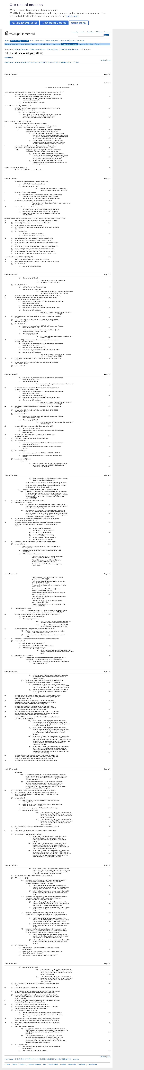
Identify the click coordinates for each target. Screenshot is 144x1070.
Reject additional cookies (54, 23)
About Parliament (52, 41)
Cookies (83, 32)
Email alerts (90, 32)
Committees (56, 44)
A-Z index (7, 1064)
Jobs (44, 1064)
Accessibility (74, 32)
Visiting (72, 41)
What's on (35, 44)
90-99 (36, 62)
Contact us (107, 32)
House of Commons (11, 44)
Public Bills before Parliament (69, 49)
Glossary (14, 1064)
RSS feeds (99, 32)
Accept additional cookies (24, 23)
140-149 (63, 62)
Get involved (64, 41)
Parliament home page (21, 49)
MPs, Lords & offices (37, 41)
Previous (103, 60)
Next (108, 60)
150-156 (68, 62)
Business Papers (52, 49)
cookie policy (72, 16)
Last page (76, 62)
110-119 (46, 62)
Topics (97, 44)
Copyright (63, 1064)
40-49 (17, 62)
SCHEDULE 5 (8, 58)
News (91, 44)
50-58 (20, 62)
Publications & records (69, 44)
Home (7, 41)
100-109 (41, 62)
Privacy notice (72, 1064)
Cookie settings (79, 23)
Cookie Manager (92, 1064)
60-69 (24, 62)
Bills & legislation (45, 44)
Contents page (9, 62)
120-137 (52, 62)
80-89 (32, 62)
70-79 (28, 62)
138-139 (57, 62)
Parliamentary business (19, 41)
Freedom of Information (34, 1064)
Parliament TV (83, 44)
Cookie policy (81, 1064)
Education (80, 41)
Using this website (53, 1064)
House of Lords (25, 44)
